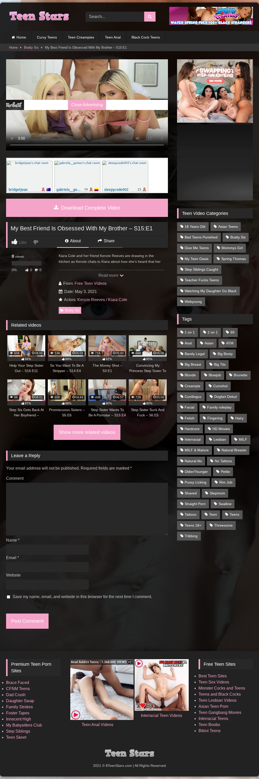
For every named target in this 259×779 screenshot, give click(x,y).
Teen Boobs (209, 724)
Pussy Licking (195, 482)
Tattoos (190, 514)
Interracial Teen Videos (161, 715)
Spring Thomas (233, 259)
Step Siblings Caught (201, 269)
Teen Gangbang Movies (220, 712)
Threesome (223, 525)
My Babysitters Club (24, 725)
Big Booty (225, 354)
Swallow (225, 504)
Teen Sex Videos (214, 682)
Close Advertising (87, 105)
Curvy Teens (47, 37)
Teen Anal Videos (97, 724)
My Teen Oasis (196, 259)
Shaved (191, 493)
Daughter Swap (20, 701)
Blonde (190, 375)
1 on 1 (190, 332)
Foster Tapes (17, 713)
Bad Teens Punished (201, 237)
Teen (213, 514)
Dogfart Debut (225, 397)
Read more (108, 275)
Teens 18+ (193, 525)
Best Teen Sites (213, 676)
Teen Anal (113, 37)
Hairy (239, 418)
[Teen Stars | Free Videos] (40, 16)
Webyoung (193, 302)
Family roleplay (219, 407)
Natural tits (193, 461)
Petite (225, 472)
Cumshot (220, 386)
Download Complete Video (89, 208)
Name (12, 540)
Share (109, 241)
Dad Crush (16, 695)
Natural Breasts (234, 450)
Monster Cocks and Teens (222, 688)
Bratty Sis (31, 47)
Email (12, 557)
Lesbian (219, 439)
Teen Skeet (16, 737)
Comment (15, 478)
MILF (243, 439)
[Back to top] (243, 764)
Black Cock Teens (146, 37)
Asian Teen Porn (213, 706)
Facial (189, 407)
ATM (229, 343)
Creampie (192, 386)
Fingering (215, 418)
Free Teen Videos (90, 283)
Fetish (190, 418)
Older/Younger (196, 472)
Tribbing (191, 536)
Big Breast (193, 364)
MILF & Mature (197, 450)
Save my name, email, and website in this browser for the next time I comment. (82, 597)
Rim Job (225, 482)
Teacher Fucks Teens (202, 280)
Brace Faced (17, 682)
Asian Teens (228, 227)
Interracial (193, 439)
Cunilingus (193, 397)
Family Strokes (19, 707)
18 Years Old (195, 227)
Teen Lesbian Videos (217, 700)
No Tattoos (223, 461)
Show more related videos (87, 432)
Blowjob (215, 375)
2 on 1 (213, 332)
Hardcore (192, 429)
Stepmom (217, 493)
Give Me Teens (197, 248)
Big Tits (220, 364)
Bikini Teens (210, 731)
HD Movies (221, 429)
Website (13, 575)
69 (232, 332)
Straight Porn (195, 504)
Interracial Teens (213, 718)
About (75, 241)
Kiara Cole (117, 300)
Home (21, 37)
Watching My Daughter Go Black (210, 291)
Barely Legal (195, 354)
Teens (234, 514)
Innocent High (18, 719)
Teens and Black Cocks (220, 694)
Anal (188, 343)
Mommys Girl (232, 248)
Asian (209, 343)
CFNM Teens (18, 689)
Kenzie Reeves (91, 300)
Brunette (240, 375)
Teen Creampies (81, 37)
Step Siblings (18, 731)
